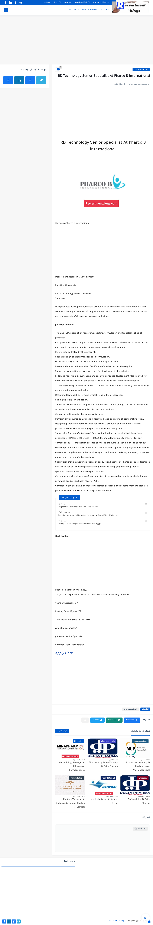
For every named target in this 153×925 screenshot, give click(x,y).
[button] (132, 720)
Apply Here (64, 653)
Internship (93, 10)
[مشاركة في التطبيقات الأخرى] (85, 720)
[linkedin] (10, 3)
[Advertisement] (76, 41)
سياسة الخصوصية (101, 3)
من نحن (47, 3)
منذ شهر (144, 759)
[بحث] (6, 10)
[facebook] (15, 3)
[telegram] (20, 3)
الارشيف (67, 3)
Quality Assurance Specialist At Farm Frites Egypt (79, 524)
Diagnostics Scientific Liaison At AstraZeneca (78, 507)
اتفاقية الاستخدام (82, 3)
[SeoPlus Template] (149, 921)
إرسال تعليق (140, 829)
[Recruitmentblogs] (130, 7)
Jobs (107, 10)
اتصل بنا (57, 3)
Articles (72, 10)
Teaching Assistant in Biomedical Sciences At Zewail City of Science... (88, 516)
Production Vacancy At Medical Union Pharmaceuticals (138, 767)
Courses (82, 10)
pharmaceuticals (141, 69)
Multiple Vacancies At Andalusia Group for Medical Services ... (70, 803)
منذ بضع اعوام (65, 504)
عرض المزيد (62, 731)
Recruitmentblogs (117, 921)
